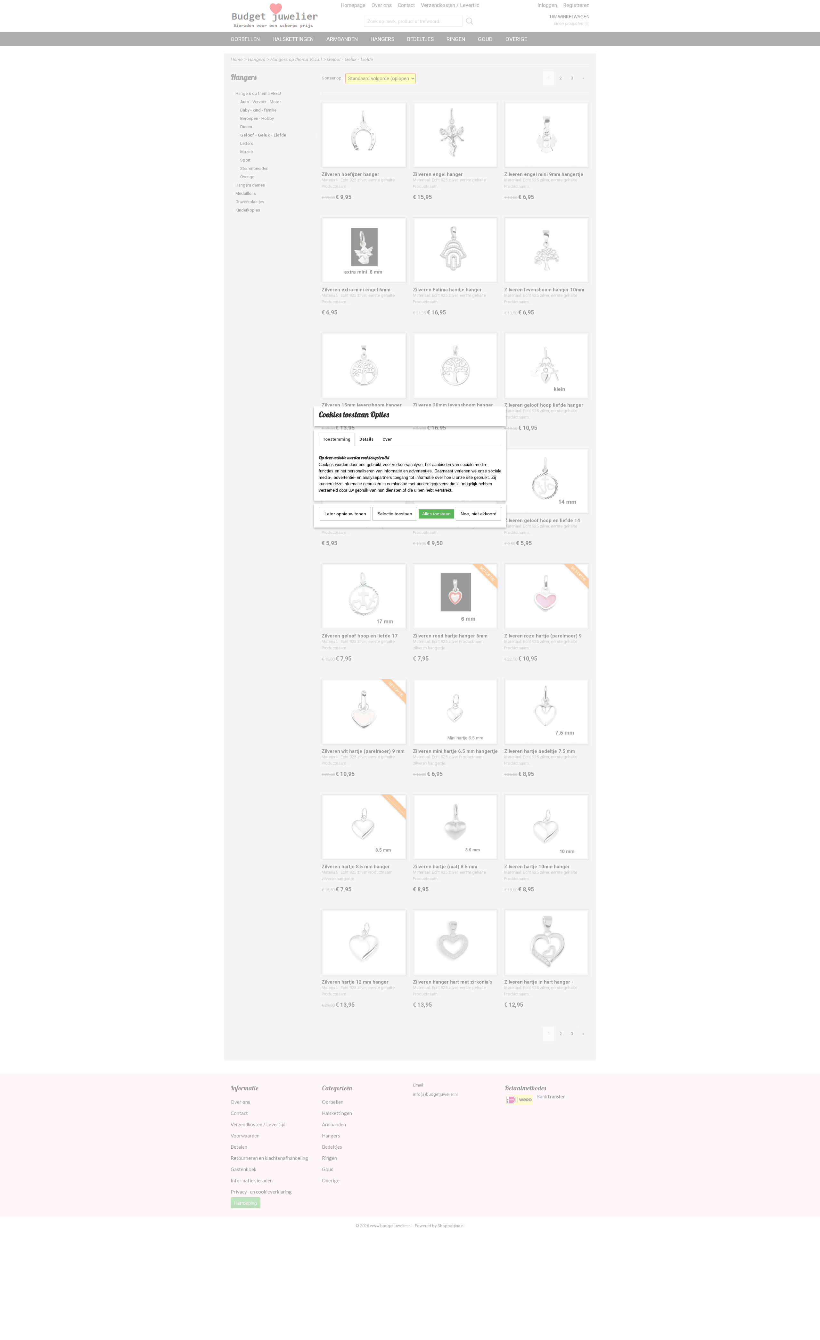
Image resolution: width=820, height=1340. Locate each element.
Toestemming (336, 439)
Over (387, 439)
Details (366, 439)
